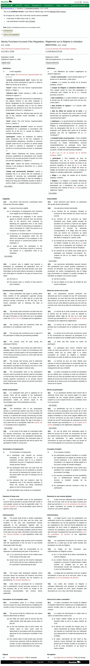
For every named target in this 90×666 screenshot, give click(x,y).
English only (5, 62)
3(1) (5, 294)
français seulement (52, 62)
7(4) (5, 573)
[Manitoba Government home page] (75, 662)
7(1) (5, 518)
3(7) (5, 361)
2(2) (5, 208)
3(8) (5, 372)
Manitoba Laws (6, 5)
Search (17, 5)
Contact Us (61, 662)
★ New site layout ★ (8, 8)
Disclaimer (29, 662)
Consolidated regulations (32, 8)
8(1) (5, 602)
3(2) (5, 311)
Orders (59, 5)
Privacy (50, 662)
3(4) (5, 333)
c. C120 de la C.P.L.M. (53, 51)
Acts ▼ (27, 5)
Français (86, 2)
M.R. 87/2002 (30, 21)
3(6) (5, 348)
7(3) (5, 549)
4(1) (5, 393)
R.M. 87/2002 (52, 193)
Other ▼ (66, 5)
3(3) (5, 325)
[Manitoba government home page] (6, 2)
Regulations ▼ (36, 5)
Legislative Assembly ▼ (79, 5)
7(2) (5, 540)
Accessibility (17, 662)
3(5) (5, 342)
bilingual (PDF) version (58, 12)
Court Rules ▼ (49, 5)
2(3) (5, 264)
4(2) (5, 408)
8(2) (5, 613)
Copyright (40, 662)
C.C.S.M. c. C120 (7, 51)
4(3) (5, 431)
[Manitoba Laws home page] (1, 8)
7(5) (5, 584)
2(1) (5, 202)
